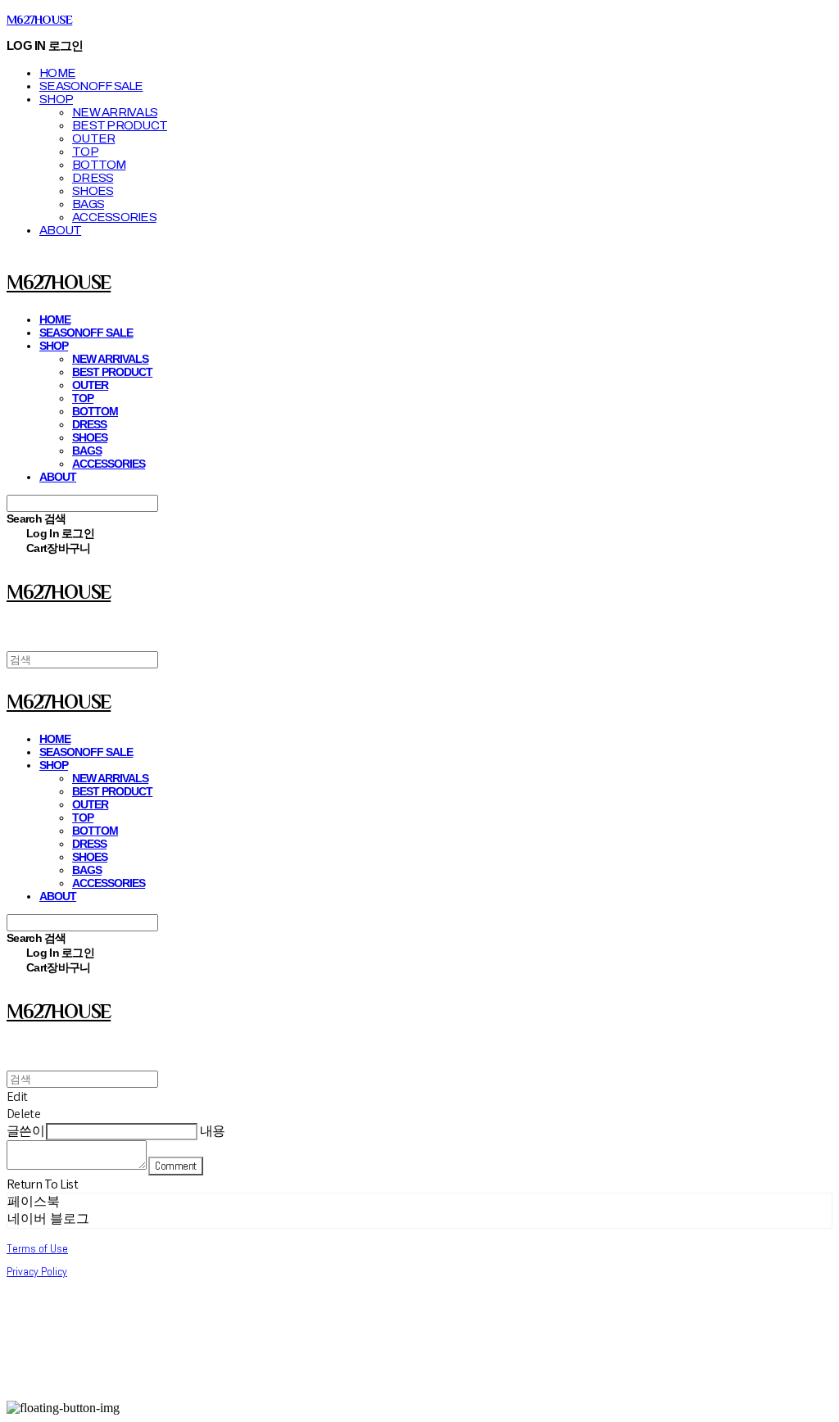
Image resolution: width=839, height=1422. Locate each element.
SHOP (56, 99)
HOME (57, 72)
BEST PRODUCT (119, 125)
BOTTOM (99, 164)
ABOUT (60, 230)
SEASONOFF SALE (91, 86)
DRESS (92, 177)
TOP (85, 151)
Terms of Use (37, 1248)
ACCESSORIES (114, 217)
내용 (212, 1130)
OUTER (93, 138)
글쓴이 (25, 1130)
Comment (175, 1166)
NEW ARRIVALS (114, 112)
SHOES (92, 190)
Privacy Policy (37, 1271)
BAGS (88, 204)
